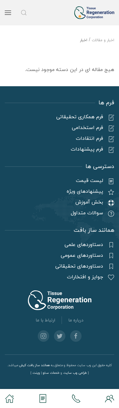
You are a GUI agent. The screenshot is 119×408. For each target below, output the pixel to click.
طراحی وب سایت (75, 373)
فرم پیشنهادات (87, 149)
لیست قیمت (89, 180)
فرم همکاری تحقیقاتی (79, 116)
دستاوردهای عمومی (82, 255)
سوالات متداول (87, 213)
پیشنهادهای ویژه (85, 191)
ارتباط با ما (45, 320)
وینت (36, 373)
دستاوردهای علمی (83, 244)
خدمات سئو (51, 373)
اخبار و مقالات (103, 40)
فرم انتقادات (89, 138)
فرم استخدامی (87, 127)
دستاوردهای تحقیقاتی (79, 266)
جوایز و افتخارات (85, 277)
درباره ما (75, 320)
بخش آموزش (89, 202)
